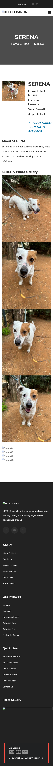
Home (15, 44)
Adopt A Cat (9, 629)
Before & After (10, 674)
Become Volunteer (11, 656)
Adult (40, 114)
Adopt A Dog (9, 623)
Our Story (7, 559)
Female (34, 104)
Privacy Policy (9, 680)
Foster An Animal (11, 635)
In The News (9, 583)
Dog (26, 44)
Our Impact (8, 577)
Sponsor (7, 611)
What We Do (9, 571)
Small (40, 109)
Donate (6, 604)
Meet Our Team (10, 565)
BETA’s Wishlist (10, 662)
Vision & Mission (10, 553)
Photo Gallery (9, 668)
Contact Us (8, 686)
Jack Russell (37, 93)
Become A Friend (11, 617)
